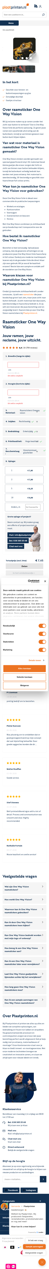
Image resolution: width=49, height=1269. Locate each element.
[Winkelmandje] (44, 6)
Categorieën (9, 1201)
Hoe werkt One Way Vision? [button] (18, 899)
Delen (24, 566)
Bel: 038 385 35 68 (18, 540)
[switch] (42, 634)
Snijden (11, 421)
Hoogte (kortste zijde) (19, 384)
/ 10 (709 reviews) (28, 347)
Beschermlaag (12, 451)
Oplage (11, 461)
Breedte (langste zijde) (19, 356)
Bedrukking (13, 431)
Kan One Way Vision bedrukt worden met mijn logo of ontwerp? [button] (23, 937)
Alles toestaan (24, 668)
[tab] (25, 888)
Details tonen (35, 660)
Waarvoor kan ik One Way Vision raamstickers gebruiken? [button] (21, 911)
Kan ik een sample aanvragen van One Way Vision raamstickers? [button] (21, 1001)
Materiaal (10, 412)
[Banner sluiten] (45, 581)
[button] (24, 356)
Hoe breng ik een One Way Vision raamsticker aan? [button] (21, 950)
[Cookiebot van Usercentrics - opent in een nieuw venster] (29, 581)
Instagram (30, 1190)
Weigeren (24, 685)
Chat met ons (15, 546)
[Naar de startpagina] (14, 6)
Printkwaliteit (15, 441)
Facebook (13, 1190)
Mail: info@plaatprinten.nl (22, 534)
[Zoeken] (43, 14)
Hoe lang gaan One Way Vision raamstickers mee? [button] (20, 988)
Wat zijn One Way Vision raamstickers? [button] (17, 888)
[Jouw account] (40, 6)
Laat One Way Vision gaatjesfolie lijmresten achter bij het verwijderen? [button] (23, 975)
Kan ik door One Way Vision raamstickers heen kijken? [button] (18, 924)
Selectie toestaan (24, 677)
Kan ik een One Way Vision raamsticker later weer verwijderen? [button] (22, 962)
